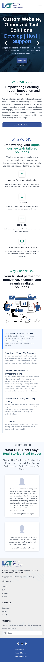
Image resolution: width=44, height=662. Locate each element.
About (4, 586)
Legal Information (21, 656)
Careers (5, 593)
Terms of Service (21, 653)
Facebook (5, 608)
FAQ (4, 590)
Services (5, 597)
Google (5, 615)
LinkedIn (5, 611)
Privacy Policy (19, 649)
